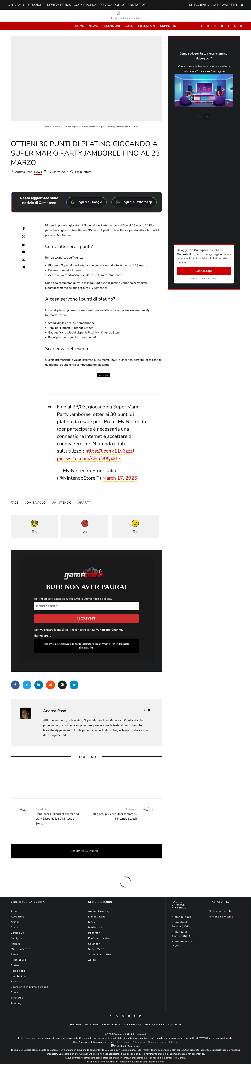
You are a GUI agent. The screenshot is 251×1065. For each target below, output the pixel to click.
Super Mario (96, 949)
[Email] (23, 259)
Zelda (92, 960)
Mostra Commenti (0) (84, 851)
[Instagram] (215, 26)
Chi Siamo (16, 5)
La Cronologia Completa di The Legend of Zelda (210, 233)
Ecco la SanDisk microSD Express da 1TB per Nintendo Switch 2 (113, 382)
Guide (129, 26)
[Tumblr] (228, 26)
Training (16, 1003)
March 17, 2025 (119, 478)
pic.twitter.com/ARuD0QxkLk (89, 458)
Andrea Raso (23, 172)
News (93, 26)
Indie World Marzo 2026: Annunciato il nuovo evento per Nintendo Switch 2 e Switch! (94, 772)
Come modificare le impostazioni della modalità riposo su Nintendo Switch (211, 219)
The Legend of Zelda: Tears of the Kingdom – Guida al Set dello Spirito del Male (212, 143)
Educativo (17, 933)
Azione (15, 922)
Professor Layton (99, 938)
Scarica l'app (204, 270)
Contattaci (137, 5)
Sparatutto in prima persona (29, 987)
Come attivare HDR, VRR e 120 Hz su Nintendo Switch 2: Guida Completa (211, 127)
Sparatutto (18, 981)
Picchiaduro (18, 960)
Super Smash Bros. (100, 954)
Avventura (18, 916)
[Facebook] (201, 26)
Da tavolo (36, 503)
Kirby (91, 922)
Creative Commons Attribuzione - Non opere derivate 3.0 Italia (144, 1042)
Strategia (17, 997)
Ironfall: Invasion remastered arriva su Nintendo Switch (146, 769)
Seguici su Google (89, 202)
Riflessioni (147, 26)
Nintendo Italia (181, 917)
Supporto (168, 26)
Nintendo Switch (220, 911)
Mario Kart (95, 927)
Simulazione (19, 976)
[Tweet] (23, 236)
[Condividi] (23, 228)
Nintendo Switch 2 (221, 916)
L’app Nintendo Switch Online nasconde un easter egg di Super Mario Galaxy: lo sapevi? (211, 202)
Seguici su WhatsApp (137, 202)
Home (79, 26)
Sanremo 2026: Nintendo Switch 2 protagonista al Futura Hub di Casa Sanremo (211, 158)
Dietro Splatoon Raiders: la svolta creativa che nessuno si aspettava (211, 185)
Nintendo (63, 503)
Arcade (15, 911)
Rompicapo (18, 971)
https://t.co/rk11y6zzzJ (109, 451)
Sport (14, 992)
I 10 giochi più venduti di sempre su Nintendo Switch (114, 814)
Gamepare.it (31, 1038)
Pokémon (94, 933)
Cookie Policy (85, 5)
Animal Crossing (99, 911)
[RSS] (234, 26)
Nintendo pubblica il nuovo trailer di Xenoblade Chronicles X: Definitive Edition (41, 772)
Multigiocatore (20, 949)
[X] (208, 26)
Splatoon (94, 944)
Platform (16, 965)
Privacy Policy (112, 5)
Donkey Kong (97, 916)
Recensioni (111, 26)
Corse (14, 927)
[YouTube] (221, 26)
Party (85, 503)
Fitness (15, 944)
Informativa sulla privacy (95, 643)
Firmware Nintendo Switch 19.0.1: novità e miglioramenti (211, 172)
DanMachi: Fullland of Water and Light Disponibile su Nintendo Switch (57, 816)
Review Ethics (59, 5)
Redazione (35, 5)
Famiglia (16, 938)
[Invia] (23, 251)
